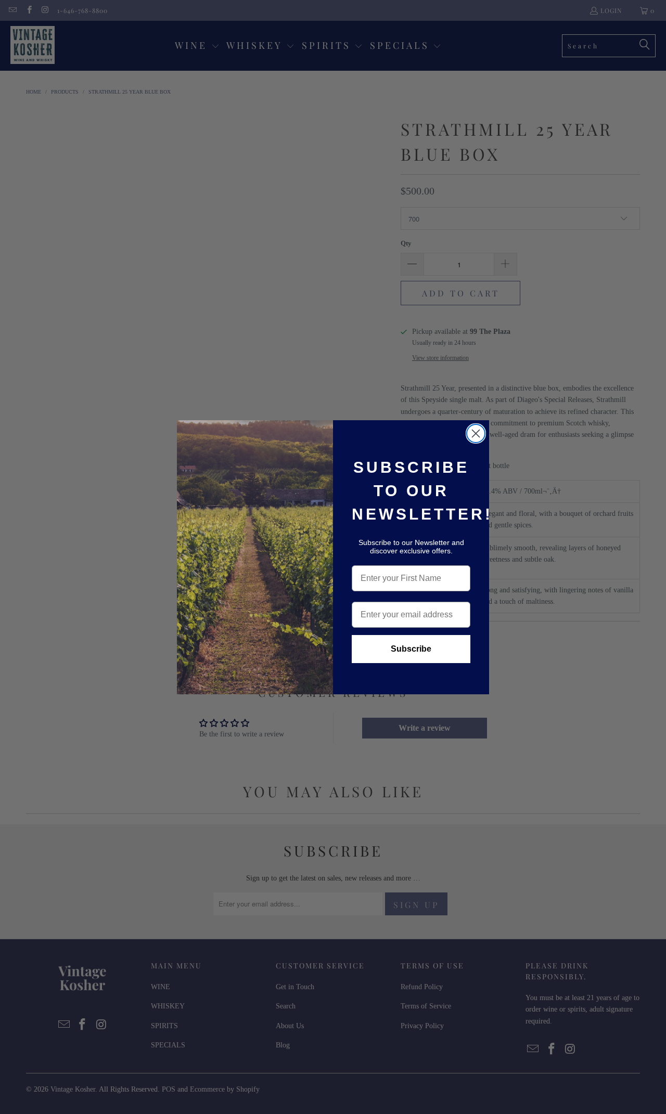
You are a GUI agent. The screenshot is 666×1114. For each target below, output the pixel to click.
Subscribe (411, 648)
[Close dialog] (476, 433)
